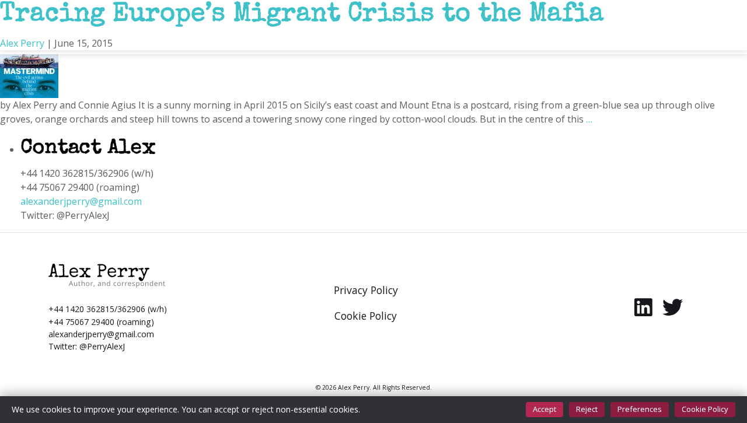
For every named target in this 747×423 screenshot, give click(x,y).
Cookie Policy (705, 409)
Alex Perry (22, 43)
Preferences (639, 409)
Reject (587, 409)
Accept (544, 409)
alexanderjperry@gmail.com (81, 201)
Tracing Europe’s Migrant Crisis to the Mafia (302, 15)
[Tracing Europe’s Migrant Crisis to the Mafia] (29, 67)
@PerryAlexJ (102, 346)
